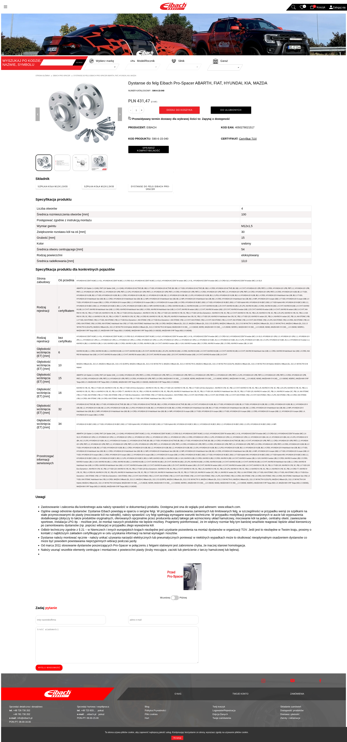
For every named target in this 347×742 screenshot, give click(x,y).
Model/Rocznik (146, 60)
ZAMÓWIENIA (297, 694)
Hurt (147, 718)
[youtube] (292, 681)
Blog (147, 706)
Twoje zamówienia (222, 718)
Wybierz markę (105, 60)
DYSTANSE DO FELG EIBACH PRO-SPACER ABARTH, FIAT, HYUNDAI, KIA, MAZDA (104, 76)
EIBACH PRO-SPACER (61, 76)
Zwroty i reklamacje (290, 718)
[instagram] (263, 682)
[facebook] (320, 682)
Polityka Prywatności (155, 710)
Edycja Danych (220, 714)
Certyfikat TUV (248, 138)
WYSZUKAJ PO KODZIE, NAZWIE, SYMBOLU (21, 62)
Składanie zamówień (290, 706)
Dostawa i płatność (290, 714)
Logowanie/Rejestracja (224, 710)
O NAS (178, 694)
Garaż (224, 60)
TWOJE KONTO (240, 694)
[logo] (57, 694)
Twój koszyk (219, 706)
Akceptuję (177, 738)
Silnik (181, 60)
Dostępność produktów (291, 710)
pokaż (101, 710)
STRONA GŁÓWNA (43, 76)
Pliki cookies (151, 714)
